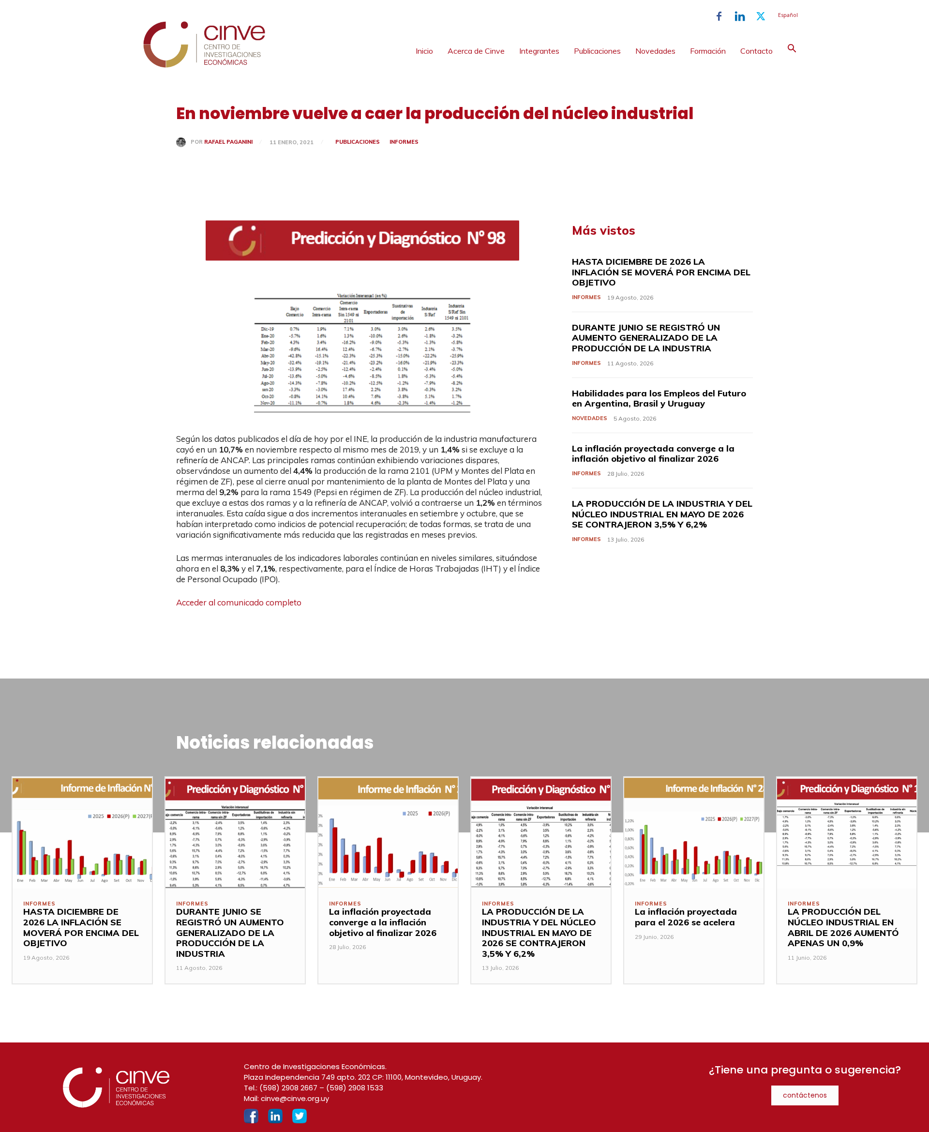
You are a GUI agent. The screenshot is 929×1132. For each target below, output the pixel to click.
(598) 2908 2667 (288, 1088)
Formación (708, 51)
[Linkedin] (740, 16)
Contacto (756, 51)
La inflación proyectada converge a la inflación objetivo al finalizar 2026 (653, 454)
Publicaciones (597, 51)
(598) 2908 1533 (354, 1088)
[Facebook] (719, 16)
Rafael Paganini (228, 142)
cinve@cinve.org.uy (295, 1098)
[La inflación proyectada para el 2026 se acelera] (694, 833)
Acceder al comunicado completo (238, 602)
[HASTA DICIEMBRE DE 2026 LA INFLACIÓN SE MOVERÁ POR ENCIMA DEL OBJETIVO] (82, 833)
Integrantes (539, 51)
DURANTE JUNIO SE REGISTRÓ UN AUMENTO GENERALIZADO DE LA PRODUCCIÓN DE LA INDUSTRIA (646, 338)
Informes (404, 141)
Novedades (655, 51)
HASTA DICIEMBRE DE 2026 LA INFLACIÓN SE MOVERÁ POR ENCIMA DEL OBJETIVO (661, 272)
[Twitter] (760, 16)
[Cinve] (204, 65)
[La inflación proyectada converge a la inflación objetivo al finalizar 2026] (388, 833)
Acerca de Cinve (476, 51)
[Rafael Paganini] (183, 142)
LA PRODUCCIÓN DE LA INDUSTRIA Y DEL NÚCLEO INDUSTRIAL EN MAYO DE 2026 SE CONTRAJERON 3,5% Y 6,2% (662, 514)
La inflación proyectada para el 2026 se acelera (686, 917)
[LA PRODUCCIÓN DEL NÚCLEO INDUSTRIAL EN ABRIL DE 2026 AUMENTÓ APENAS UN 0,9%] (846, 833)
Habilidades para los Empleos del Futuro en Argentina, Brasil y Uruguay (659, 398)
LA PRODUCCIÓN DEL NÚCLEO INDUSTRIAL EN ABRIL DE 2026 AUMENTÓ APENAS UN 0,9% (843, 927)
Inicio (424, 51)
